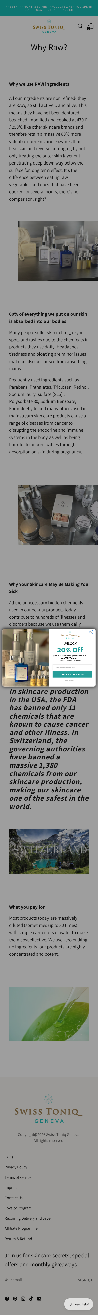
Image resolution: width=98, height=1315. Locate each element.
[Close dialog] (91, 632)
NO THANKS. (70, 680)
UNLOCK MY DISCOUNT (72, 674)
